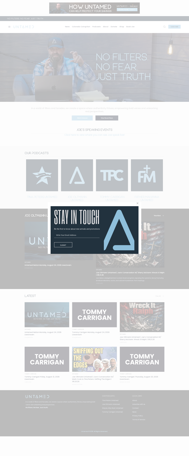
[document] (94, 228)
